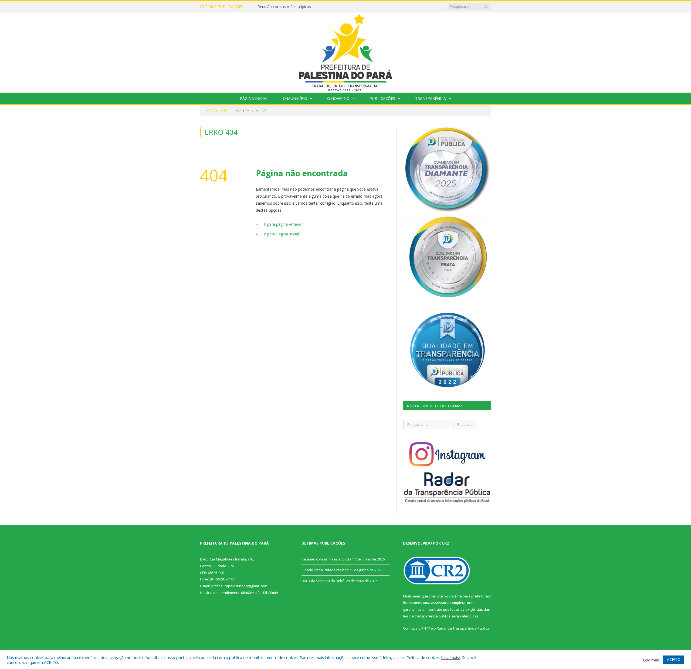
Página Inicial (254, 98)
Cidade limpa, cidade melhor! (325, 569)
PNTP (425, 628)
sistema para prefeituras (469, 596)
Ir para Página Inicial (281, 233)
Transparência (430, 98)
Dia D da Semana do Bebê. (323, 580)
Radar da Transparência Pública (463, 628)
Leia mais (450, 657)
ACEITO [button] (673, 659)
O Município (295, 98)
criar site (436, 596)
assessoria (440, 602)
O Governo (338, 98)
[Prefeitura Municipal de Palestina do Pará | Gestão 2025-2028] (345, 51)
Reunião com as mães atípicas (284, 6)
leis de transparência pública (426, 616)
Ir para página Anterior (283, 224)
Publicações (382, 98)
